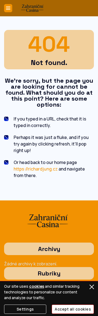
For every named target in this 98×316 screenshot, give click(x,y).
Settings (25, 309)
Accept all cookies (73, 309)
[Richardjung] (33, 8)
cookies (36, 286)
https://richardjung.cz (36, 169)
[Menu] (8, 8)
